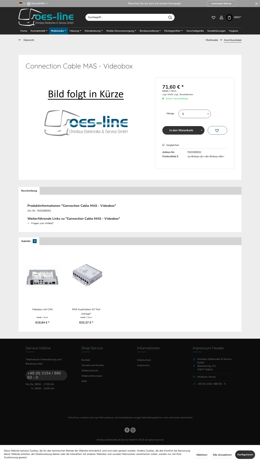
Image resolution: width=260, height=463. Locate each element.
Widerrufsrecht (89, 370)
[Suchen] (170, 17)
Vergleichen (172, 145)
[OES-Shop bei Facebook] (127, 431)
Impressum (143, 365)
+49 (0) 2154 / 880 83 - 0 (44, 375)
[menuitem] (221, 3)
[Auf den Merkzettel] (217, 130)
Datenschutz (144, 360)
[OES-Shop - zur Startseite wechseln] (52, 17)
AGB (84, 381)
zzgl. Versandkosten (183, 94)
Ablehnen (201, 454)
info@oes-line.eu (206, 376)
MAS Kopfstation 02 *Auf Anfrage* (86, 312)
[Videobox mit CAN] (42, 276)
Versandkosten (126, 417)
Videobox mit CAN (42, 309)
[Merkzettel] (213, 17)
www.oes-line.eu (221, 3)
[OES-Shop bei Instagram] (133, 431)
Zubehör (28, 241)
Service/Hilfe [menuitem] (37, 3)
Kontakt (85, 360)
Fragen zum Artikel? (42, 223)
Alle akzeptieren (222, 454)
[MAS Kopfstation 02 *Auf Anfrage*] (86, 276)
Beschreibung (29, 190)
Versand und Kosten (92, 365)
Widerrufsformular (91, 376)
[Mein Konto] (221, 17)
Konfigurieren (245, 454)
